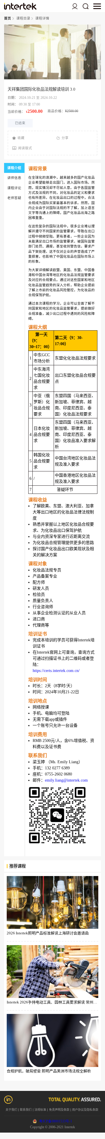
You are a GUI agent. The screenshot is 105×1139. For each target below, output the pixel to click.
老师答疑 (14, 198)
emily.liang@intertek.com (66, 780)
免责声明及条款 (59, 1109)
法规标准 (40, 1109)
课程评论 (14, 188)
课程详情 (42, 18)
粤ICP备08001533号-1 (55, 1121)
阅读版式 (25, 148)
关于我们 (11, 1109)
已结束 (20, 123)
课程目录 (23, 18)
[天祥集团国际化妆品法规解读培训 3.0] (20, 6)
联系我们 (26, 1109)
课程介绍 (14, 168)
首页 (7, 18)
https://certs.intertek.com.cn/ (56, 670)
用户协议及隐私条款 (85, 1109)
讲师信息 (14, 178)
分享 (65, 138)
